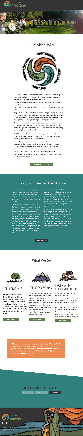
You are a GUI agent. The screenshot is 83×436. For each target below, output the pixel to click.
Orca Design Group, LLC (23, 429)
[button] (44, 2)
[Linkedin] (6, 423)
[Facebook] (3, 423)
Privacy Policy (5, 430)
